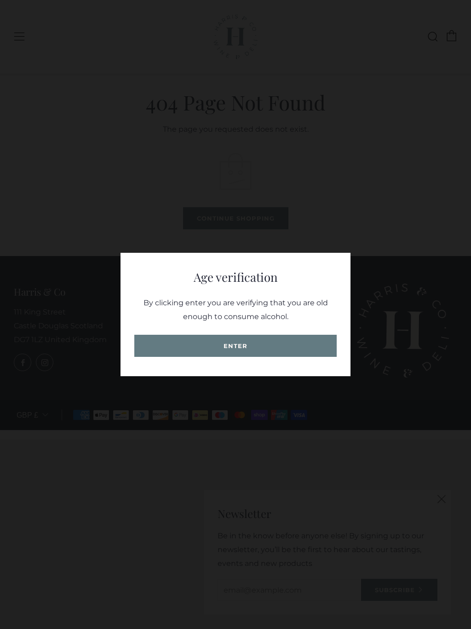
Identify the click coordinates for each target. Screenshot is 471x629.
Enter (235, 345)
